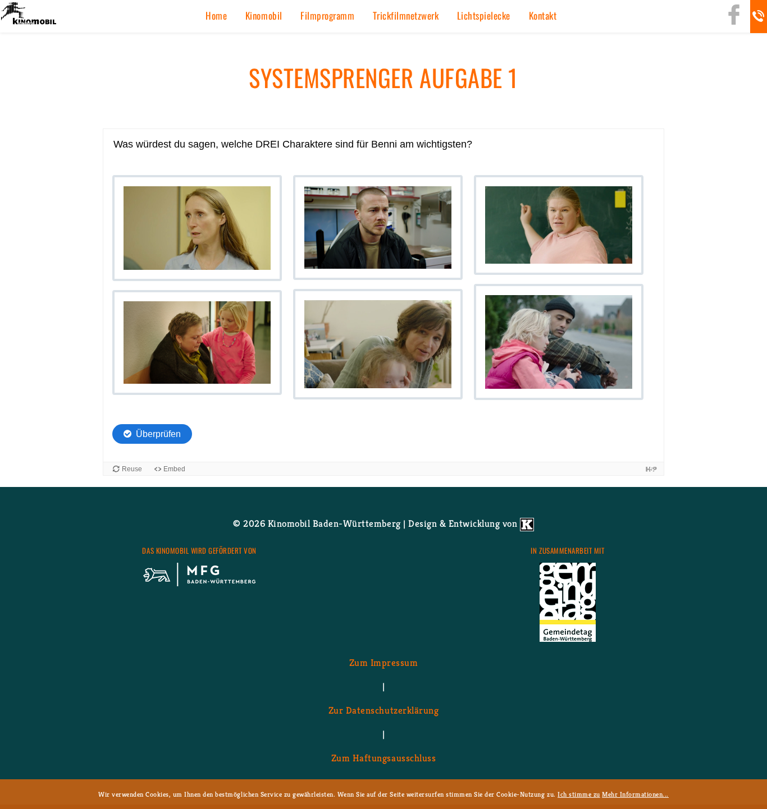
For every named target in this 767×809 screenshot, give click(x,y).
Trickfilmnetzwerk (406, 15)
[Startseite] (28, 14)
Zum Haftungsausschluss (383, 758)
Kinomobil (263, 15)
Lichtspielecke (483, 15)
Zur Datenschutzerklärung (383, 710)
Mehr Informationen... (635, 794)
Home (216, 15)
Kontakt (543, 15)
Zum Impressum (383, 662)
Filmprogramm (327, 15)
